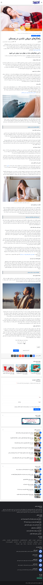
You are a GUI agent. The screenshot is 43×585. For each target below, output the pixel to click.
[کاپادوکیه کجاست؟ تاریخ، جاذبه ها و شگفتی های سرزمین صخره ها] (37, 449)
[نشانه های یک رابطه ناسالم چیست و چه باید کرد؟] (37, 491)
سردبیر (39, 41)
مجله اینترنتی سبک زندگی (22, 510)
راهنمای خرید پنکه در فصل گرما (28, 484)
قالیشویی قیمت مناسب (9, 542)
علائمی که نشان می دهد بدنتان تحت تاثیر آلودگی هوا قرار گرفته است (22, 474)
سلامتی (38, 347)
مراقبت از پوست (29, 543)
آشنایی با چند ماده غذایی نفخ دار (22, 373)
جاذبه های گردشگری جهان (15, 540)
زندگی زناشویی (36, 542)
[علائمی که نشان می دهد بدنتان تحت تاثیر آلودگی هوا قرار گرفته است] (37, 476)
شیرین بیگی (35, 550)
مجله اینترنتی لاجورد (36, 50)
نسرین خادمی (35, 568)
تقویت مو (34, 540)
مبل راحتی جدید (39, 578)
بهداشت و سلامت (35, 33)
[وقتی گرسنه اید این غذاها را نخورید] (8, 368)
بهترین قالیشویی (39, 540)
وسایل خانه (17, 543)
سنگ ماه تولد (16, 542)
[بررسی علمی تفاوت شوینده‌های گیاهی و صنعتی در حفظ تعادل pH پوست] (37, 439)
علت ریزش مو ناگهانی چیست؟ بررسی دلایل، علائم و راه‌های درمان (22, 457)
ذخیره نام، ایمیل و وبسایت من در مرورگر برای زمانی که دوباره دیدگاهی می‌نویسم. (26, 406)
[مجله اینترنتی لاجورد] (36, 2)
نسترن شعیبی (35, 559)
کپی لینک (16, 350)
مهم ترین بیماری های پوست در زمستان (27, 254)
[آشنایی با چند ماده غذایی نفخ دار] (21, 368)
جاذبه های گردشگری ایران (23, 540)
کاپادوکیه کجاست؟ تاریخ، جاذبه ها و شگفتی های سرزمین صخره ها (22, 447)
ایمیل (39, 402)
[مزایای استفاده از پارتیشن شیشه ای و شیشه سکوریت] (37, 496)
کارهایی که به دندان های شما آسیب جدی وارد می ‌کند (24, 469)
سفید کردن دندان (30, 542)
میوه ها (25, 543)
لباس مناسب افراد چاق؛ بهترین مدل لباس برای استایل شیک (24, 442)
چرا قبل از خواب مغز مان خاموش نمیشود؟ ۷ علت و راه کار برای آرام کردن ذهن (20, 452)
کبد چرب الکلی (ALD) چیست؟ (35, 373)
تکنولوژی (30, 540)
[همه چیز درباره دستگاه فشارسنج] (37, 481)
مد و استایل (40, 543)
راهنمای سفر (8, 540)
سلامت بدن (24, 542)
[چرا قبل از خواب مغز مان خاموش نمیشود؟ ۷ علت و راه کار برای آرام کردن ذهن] (37, 454)
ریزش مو (40, 542)
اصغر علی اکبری (35, 554)
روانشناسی (4, 540)
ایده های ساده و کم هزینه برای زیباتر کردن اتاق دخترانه (24, 432)
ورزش (21, 543)
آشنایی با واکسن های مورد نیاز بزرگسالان (28, 92)
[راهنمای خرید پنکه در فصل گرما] (37, 486)
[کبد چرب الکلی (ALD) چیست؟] (34, 368)
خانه (39, 33)
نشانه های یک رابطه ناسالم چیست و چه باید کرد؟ (25, 489)
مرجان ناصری (35, 564)
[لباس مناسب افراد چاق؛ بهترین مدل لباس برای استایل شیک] (37, 444)
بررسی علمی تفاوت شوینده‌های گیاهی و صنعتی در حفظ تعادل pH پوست (21, 437)
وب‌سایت (19, 402)
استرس (8, 165)
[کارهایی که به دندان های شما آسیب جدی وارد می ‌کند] (37, 471)
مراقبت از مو (35, 543)
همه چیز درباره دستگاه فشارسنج (28, 479)
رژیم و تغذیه (34, 35)
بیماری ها (30, 33)
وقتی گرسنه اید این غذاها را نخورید (8, 373)
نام (39, 397)
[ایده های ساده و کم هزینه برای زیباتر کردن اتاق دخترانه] (37, 434)
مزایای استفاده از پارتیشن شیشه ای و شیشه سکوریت (25, 494)
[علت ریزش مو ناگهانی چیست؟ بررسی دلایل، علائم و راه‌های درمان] (37, 459)
